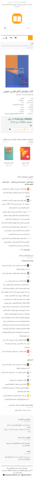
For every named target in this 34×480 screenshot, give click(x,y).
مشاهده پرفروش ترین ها (11, 114)
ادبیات (24, 410)
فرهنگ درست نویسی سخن (19, 265)
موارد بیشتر (26, 250)
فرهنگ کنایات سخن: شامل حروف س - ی (16, 281)
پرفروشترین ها (10, 468)
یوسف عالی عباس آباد (27, 94)
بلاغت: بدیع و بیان (8, 163)
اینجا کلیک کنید (9, 457)
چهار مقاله (24, 189)
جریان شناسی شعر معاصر (20, 273)
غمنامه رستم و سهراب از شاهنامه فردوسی (16, 384)
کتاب (28, 410)
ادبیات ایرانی (18, 410)
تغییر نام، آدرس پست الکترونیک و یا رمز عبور (18, 443)
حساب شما (29, 4)
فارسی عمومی (25, 163)
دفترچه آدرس (26, 445)
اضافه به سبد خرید (18, 129)
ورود (4, 38)
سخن (22, 98)
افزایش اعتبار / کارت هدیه (9, 4)
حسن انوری (19, 94)
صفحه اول (24, 468)
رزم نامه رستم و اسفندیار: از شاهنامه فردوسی (15, 396)
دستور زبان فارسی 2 (21, 372)
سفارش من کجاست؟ (21, 4)
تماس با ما (17, 6)
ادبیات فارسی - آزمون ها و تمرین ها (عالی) (22, 182)
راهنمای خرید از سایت (24, 459)
